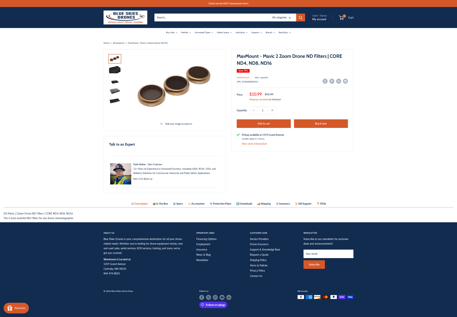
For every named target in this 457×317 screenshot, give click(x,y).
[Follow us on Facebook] (201, 297)
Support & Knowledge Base (265, 249)
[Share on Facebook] (325, 80)
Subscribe (314, 264)
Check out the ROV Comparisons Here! (228, 3)
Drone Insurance (259, 244)
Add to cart (264, 123)
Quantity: (242, 110)
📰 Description (139, 203)
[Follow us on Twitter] (208, 297)
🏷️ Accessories (196, 203)
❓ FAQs (321, 203)
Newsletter (202, 260)
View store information (254, 143)
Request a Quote (259, 254)
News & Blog (203, 254)
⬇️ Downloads (244, 203)
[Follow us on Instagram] (215, 297)
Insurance (201, 249)
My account (319, 19)
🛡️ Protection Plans (220, 203)
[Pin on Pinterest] (331, 80)
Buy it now (321, 123)
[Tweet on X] (338, 80)
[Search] (300, 17)
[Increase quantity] (272, 110)
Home (106, 43)
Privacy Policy (257, 270)
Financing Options (206, 238)
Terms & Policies (259, 265)
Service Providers (259, 238)
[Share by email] (345, 80)
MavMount (243, 77)
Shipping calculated (258, 99)
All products (118, 43)
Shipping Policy (258, 260)
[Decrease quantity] (253, 110)
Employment (203, 244)
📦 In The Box (160, 203)
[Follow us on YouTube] (222, 297)
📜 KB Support (303, 203)
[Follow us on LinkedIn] (228, 297)
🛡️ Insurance (283, 203)
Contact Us (256, 275)
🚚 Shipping (264, 203)
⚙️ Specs (178, 203)
